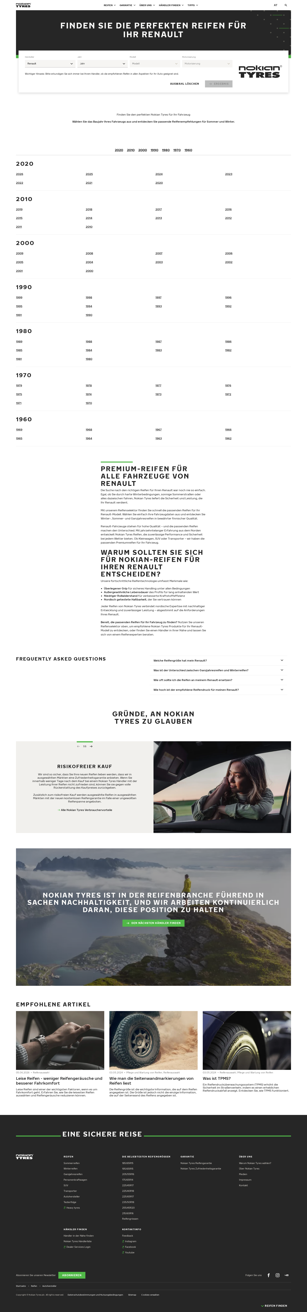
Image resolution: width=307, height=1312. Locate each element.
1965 (19, 438)
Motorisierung (189, 57)
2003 (159, 262)
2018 (89, 209)
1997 (158, 297)
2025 (89, 174)
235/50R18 (128, 1202)
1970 (177, 150)
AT (275, 5)
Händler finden (169, 5)
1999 (19, 297)
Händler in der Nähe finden (79, 1235)
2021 (89, 182)
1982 (228, 350)
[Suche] (286, 5)
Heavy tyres (73, 1207)
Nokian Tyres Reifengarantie (196, 1163)
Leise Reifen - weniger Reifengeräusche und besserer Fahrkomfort (59, 1080)
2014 (89, 218)
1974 (89, 394)
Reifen (108, 5)
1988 (89, 341)
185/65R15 (127, 1163)
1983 (158, 350)
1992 (228, 306)
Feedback (127, 1235)
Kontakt (243, 1185)
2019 (19, 209)
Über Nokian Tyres (249, 1168)
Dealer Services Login (79, 1247)
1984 (89, 350)
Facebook (130, 1247)
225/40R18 (128, 1191)
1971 (18, 403)
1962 (228, 438)
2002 (228, 262)
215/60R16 (128, 1213)
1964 (89, 438)
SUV (66, 1185)
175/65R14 (127, 1179)
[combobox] (50, 63)
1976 (228, 385)
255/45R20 (128, 1207)
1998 (89, 297)
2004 (89, 262)
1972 (228, 394)
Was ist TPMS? (217, 1078)
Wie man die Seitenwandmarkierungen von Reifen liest (151, 1080)
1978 (89, 385)
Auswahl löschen (184, 83)
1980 (166, 150)
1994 (89, 306)
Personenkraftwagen (75, 1179)
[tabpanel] (128, 71)
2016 (228, 209)
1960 (188, 150)
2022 (19, 182)
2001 (19, 271)
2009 (19, 253)
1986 (228, 341)
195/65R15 (127, 1168)
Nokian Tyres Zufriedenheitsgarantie (201, 1168)
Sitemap (132, 1295)
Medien (243, 1174)
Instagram (130, 1241)
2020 (119, 150)
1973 (158, 394)
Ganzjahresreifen (73, 1174)
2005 (19, 262)
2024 (159, 174)
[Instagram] (277, 1275)
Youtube (129, 1252)
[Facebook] (268, 1275)
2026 (19, 174)
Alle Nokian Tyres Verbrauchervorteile (86, 810)
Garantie (126, 5)
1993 (158, 306)
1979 (19, 385)
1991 (19, 315)
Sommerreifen (72, 1163)
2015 (19, 218)
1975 (19, 394)
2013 (158, 218)
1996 (228, 297)
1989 (19, 341)
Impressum (245, 1179)
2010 (131, 150)
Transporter (70, 1191)
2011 (19, 226)
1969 (19, 429)
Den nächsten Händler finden (156, 923)
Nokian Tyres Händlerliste (78, 1241)
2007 (158, 253)
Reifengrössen (130, 1218)
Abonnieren (72, 1275)
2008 (89, 253)
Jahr (79, 57)
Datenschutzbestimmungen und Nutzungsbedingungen (95, 1295)
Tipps (191, 5)
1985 (19, 350)
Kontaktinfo (131, 1229)
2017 (158, 209)
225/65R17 (128, 1196)
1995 (19, 306)
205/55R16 (128, 1174)
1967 (158, 429)
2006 (228, 253)
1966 (228, 429)
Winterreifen (71, 1168)
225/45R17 (128, 1185)
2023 (228, 174)
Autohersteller (72, 1196)
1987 (158, 341)
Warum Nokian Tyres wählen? (255, 1163)
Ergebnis (221, 83)
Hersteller (29, 57)
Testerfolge (70, 1202)
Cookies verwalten (150, 1295)
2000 (142, 150)
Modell (133, 57)
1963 (158, 438)
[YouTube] (286, 1275)
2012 (228, 218)
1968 (89, 429)
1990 (154, 150)
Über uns (145, 5)
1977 (158, 385)
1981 (19, 359)
